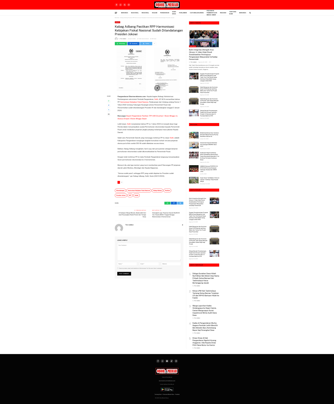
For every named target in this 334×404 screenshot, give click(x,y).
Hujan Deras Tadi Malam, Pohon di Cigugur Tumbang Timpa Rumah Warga (209, 179)
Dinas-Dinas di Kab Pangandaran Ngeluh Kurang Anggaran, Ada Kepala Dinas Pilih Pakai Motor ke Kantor (204, 341)
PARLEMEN (183, 12)
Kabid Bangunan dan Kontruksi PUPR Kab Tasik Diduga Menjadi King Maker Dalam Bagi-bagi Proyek (209, 101)
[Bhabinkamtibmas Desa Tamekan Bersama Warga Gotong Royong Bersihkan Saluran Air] (194, 135)
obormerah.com (163, 380)
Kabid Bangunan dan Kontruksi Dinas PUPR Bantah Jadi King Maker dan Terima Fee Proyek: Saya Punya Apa (209, 90)
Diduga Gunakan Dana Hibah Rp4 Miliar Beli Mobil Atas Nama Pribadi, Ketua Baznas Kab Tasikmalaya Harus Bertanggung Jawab (205, 278)
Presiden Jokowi (121, 195)
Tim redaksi (123, 38)
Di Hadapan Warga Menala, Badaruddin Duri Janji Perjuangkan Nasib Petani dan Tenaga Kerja (132, 214)
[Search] (250, 13)
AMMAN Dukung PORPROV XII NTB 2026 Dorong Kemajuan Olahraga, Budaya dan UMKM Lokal (209, 169)
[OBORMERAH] (167, 4)
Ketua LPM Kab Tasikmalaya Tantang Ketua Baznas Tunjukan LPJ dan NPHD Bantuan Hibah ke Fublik (205, 294)
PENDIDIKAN (164, 12)
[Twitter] (108, 109)
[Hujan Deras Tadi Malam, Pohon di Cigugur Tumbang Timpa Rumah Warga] (194, 180)
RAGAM (154, 12)
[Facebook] (108, 105)
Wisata (118, 22)
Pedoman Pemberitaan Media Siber (212, 13)
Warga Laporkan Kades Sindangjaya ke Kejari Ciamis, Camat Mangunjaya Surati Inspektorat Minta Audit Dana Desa (204, 310)
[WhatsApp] (108, 101)
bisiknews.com (171, 380)
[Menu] (116, 13)
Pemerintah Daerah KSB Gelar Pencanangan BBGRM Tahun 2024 (208, 144)
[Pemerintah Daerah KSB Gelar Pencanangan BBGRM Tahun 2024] (194, 145)
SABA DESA (174, 13)
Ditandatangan (120, 190)
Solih (156, 99)
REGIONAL (145, 12)
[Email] (108, 114)
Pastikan (167, 190)
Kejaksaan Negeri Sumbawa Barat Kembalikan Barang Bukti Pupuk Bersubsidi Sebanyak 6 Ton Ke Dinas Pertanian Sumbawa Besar (209, 156)
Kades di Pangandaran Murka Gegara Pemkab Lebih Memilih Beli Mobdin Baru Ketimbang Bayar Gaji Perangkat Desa (205, 326)
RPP (130, 195)
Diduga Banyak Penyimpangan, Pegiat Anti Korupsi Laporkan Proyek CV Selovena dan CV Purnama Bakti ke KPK (209, 113)
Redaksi (223, 12)
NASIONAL (135, 12)
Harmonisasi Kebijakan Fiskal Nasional (139, 190)
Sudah (136, 195)
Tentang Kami (232, 13)
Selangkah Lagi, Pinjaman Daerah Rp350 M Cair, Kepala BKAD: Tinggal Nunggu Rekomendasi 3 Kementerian (166, 214)
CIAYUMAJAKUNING (197, 12)
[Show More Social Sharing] (154, 43)
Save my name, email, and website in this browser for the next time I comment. (140, 268)
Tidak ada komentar (144, 38)
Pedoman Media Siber (168, 394)
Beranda (124, 12)
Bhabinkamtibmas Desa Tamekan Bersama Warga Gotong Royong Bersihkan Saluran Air (209, 134)
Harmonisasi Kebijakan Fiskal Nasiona (134, 102)
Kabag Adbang (157, 190)
